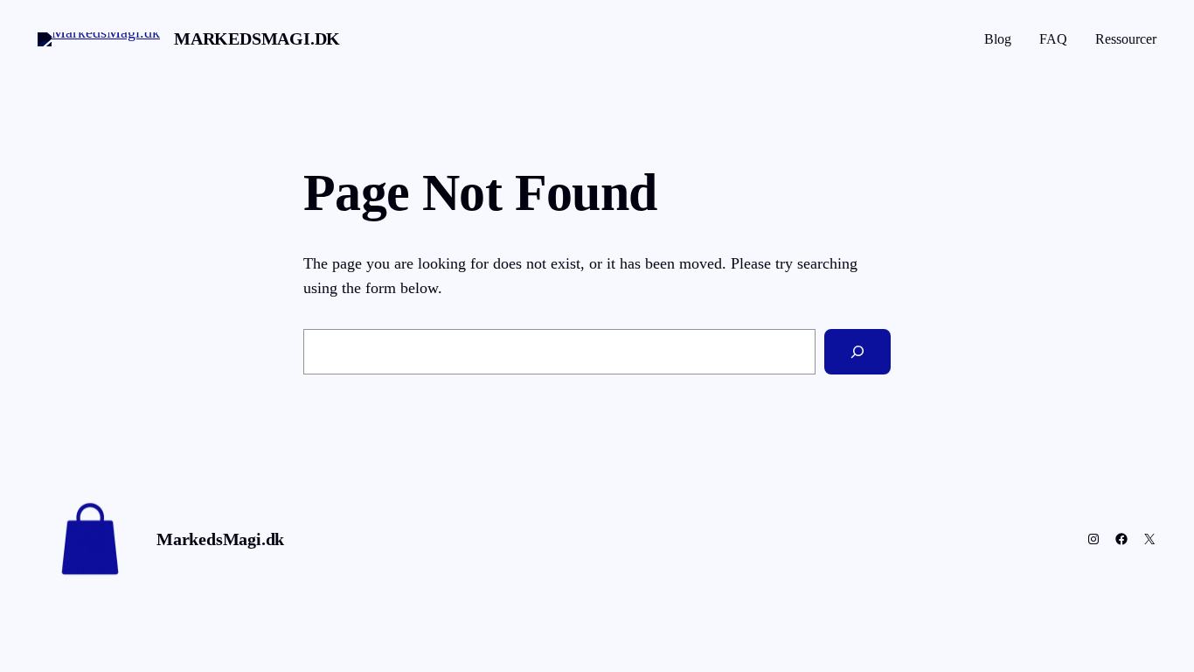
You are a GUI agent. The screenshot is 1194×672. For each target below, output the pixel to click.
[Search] (857, 351)
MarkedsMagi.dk (257, 38)
